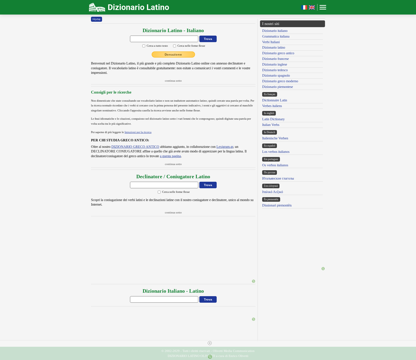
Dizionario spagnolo (276, 75)
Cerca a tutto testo (157, 45)
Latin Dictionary (273, 119)
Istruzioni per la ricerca (138, 132)
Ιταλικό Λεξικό (272, 192)
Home (97, 19)
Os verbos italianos (275, 165)
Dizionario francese (275, 59)
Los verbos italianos (275, 152)
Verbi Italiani (271, 42)
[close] (210, 343)
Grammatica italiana (275, 36)
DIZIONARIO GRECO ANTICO (135, 147)
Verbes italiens (272, 106)
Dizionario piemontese (277, 87)
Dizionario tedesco (275, 70)
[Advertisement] (173, 248)
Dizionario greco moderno (280, 81)
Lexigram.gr (224, 147)
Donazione (173, 54)
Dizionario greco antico (278, 53)
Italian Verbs (270, 125)
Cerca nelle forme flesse (191, 45)
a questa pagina (170, 156)
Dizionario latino (273, 47)
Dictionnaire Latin (274, 100)
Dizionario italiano (275, 31)
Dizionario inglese (274, 64)
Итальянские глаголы (278, 178)
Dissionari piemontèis (277, 205)
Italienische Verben (275, 138)
